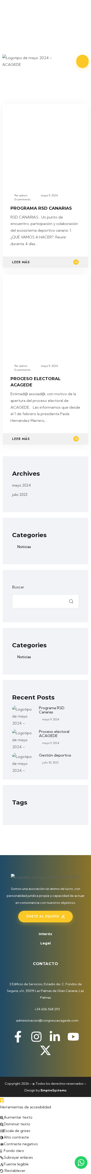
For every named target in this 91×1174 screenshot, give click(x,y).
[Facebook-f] (14, 10)
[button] (2, 1100)
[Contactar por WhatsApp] (81, 1162)
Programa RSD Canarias (41, 208)
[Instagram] (31, 10)
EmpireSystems (53, 1090)
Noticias (24, 547)
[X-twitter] (23, 37)
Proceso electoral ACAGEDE (54, 733)
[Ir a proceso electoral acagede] (45, 315)
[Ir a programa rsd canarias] (45, 144)
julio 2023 (19, 494)
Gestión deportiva (55, 755)
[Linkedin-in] (14, 23)
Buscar (18, 587)
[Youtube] (31, 23)
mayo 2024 (21, 485)
